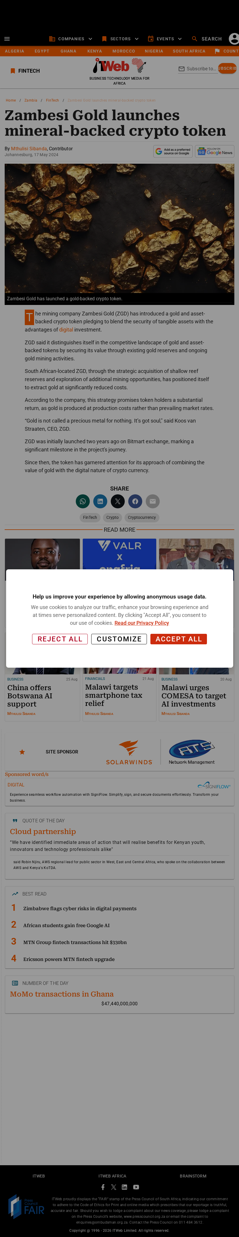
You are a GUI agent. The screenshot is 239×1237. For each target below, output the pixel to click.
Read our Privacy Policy (142, 623)
